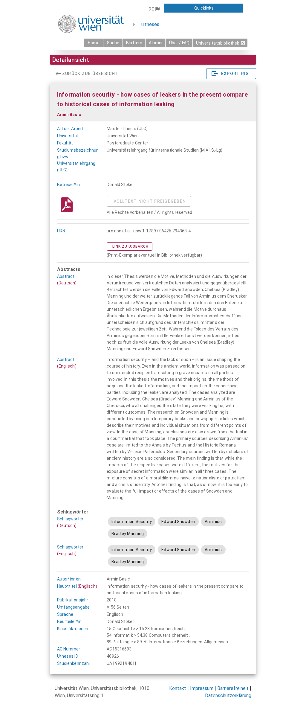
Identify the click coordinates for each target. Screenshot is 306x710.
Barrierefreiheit (233, 688)
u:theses (150, 24)
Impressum (201, 688)
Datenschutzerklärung (228, 695)
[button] (154, 9)
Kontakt (177, 688)
